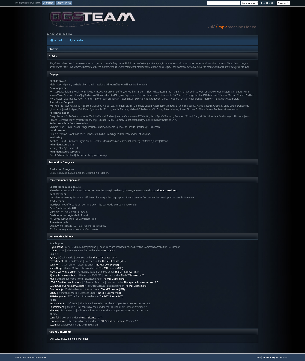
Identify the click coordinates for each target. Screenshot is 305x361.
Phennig (54, 310)
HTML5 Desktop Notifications (65, 282)
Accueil (58, 40)
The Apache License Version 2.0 (141, 282)
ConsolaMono (57, 307)
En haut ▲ (285, 357)
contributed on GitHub (164, 190)
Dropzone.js (56, 289)
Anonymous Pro (58, 303)
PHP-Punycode (58, 296)
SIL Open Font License (113, 321)
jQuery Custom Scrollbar (63, 271)
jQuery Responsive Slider (63, 275)
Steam (53, 324)
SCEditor (54, 264)
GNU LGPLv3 (108, 250)
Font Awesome (58, 321)
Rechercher (78, 40)
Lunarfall (54, 317)
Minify (53, 292)
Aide (258, 357)
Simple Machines (79, 338)
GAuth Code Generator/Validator (68, 285)
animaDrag (56, 268)
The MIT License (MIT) (104, 257)
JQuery (53, 257)
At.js (52, 278)
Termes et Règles (270, 357)
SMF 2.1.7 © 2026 (59, 338)
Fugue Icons (56, 247)
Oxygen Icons (57, 250)
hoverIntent (56, 261)
